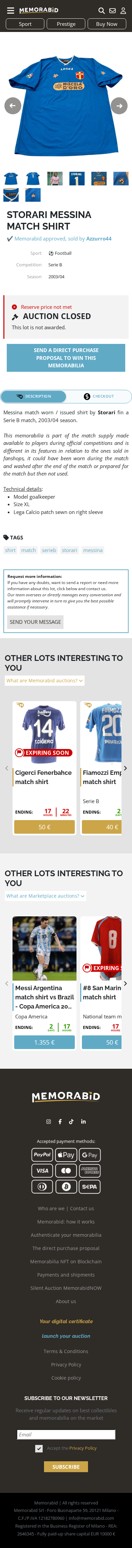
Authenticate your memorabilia (66, 1235)
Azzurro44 (99, 238)
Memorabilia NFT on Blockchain (66, 1261)
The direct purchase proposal (66, 1248)
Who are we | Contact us (66, 1208)
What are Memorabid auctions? (42, 681)
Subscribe (66, 1466)
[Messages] (112, 10)
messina (93, 550)
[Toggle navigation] (10, 10)
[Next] (125, 768)
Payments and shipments (66, 1274)
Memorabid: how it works (66, 1221)
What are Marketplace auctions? (43, 896)
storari (69, 550)
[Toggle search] (101, 10)
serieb (49, 550)
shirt (10, 550)
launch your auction (66, 1336)
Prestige (66, 23)
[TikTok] (71, 1122)
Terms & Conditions (66, 1351)
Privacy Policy (66, 1364)
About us (66, 1301)
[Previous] (6, 768)
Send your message (35, 621)
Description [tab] (38, 396)
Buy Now (106, 23)
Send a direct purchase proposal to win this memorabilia (66, 358)
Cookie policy (66, 1378)
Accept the (72, 1448)
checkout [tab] (103, 396)
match (28, 550)
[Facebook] (60, 1122)
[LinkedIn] (83, 1122)
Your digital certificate (66, 1321)
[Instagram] (48, 1122)
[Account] (123, 10)
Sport (25, 23)
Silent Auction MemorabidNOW (66, 1288)
